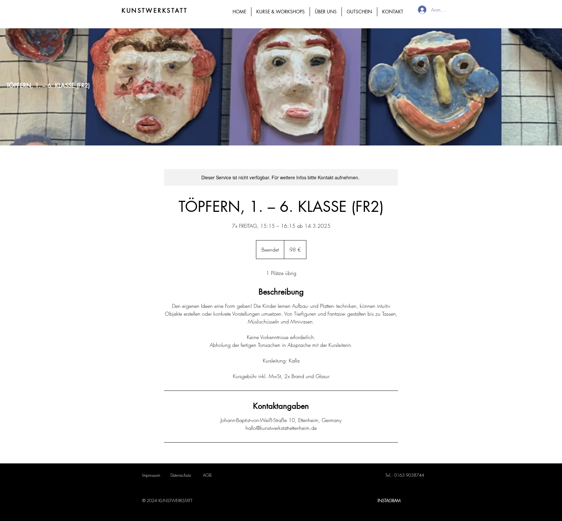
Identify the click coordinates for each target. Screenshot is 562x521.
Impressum (151, 475)
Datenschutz (180, 475)
